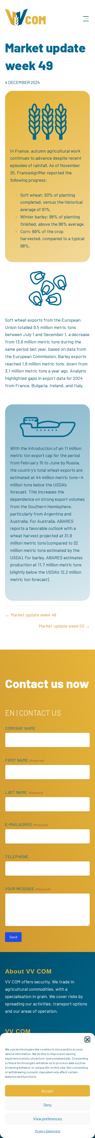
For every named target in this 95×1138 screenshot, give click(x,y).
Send (13, 937)
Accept (47, 1091)
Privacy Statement (47, 1131)
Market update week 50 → (64, 626)
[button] (87, 1039)
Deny (47, 1105)
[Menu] (86, 19)
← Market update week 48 (30, 614)
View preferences (47, 1118)
